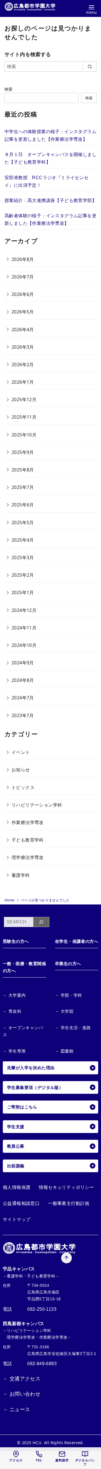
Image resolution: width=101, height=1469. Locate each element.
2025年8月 (23, 470)
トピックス (23, 787)
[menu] (91, 9)
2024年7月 (23, 698)
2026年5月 (23, 312)
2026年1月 (23, 382)
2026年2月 (23, 364)
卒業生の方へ (68, 963)
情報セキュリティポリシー (66, 1187)
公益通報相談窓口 (21, 1203)
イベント (21, 752)
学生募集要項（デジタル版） (35, 1087)
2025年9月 (23, 452)
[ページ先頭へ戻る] (66, 1258)
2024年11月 (24, 628)
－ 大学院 (64, 1011)
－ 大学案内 (14, 995)
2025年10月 (24, 435)
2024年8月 (23, 680)
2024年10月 (24, 645)
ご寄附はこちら (22, 1107)
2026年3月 (23, 347)
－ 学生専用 (14, 1051)
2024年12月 (24, 610)
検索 (8, 89)
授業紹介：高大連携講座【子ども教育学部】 (50, 200)
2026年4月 (23, 329)
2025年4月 (23, 540)
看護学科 (21, 875)
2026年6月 (23, 294)
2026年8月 (23, 259)
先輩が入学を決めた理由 (30, 1067)
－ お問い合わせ (21, 1394)
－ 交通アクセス (21, 1379)
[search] (90, 66)
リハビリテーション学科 (37, 805)
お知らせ (21, 770)
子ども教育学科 (28, 840)
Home (9, 900)
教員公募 (15, 1146)
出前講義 (15, 1165)
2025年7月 (23, 487)
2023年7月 (23, 715)
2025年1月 (23, 592)
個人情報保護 (16, 1187)
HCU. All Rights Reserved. (58, 1442)
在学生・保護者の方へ (76, 941)
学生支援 (15, 1126)
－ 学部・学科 (68, 995)
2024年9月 (23, 663)
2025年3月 (23, 557)
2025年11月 (24, 417)
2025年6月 (23, 505)
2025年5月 (23, 522)
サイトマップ (16, 1219)
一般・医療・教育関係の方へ (24, 967)
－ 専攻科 (12, 1011)
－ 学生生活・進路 (73, 1027)
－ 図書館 (64, 1051)
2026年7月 (23, 277)
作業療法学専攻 (28, 822)
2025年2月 (23, 575)
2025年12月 (24, 399)
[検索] (41, 922)
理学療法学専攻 (28, 857)
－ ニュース (16, 1409)
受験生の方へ (16, 941)
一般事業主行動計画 (68, 1203)
